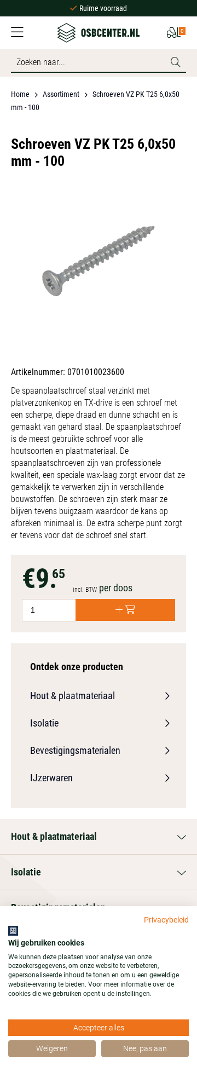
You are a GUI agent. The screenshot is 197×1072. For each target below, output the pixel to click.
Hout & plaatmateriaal (72, 695)
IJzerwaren (51, 777)
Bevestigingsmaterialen (75, 750)
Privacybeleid (166, 919)
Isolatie (44, 723)
